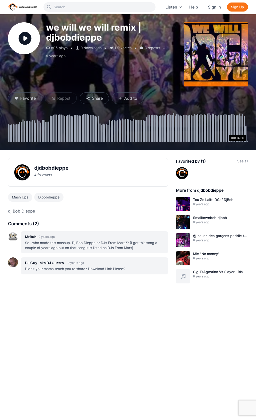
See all (242, 161)
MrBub (30, 237)
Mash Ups (20, 197)
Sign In (214, 7)
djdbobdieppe (51, 168)
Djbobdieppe (49, 197)
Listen (171, 7)
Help (193, 7)
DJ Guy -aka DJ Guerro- (45, 263)
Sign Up (237, 7)
